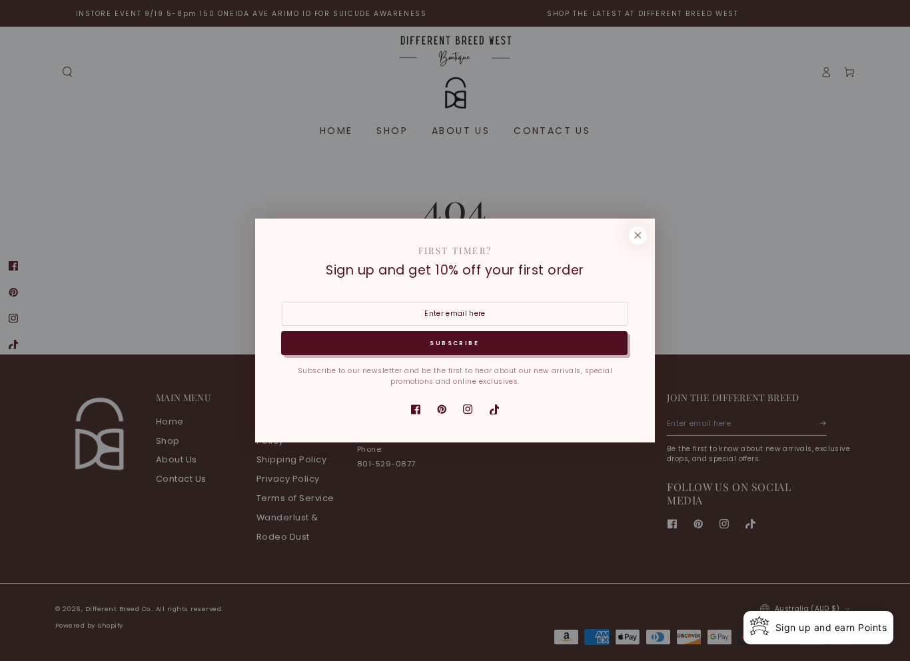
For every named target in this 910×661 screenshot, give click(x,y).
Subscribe (454, 343)
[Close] (638, 235)
